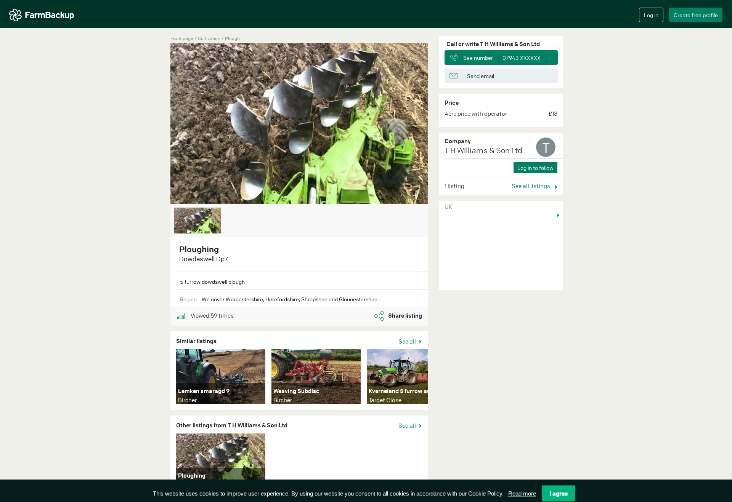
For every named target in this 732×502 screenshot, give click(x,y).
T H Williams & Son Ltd (483, 150)
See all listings (531, 186)
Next (439, 378)
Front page (181, 38)
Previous (159, 124)
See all (407, 341)
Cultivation (210, 38)
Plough (232, 38)
